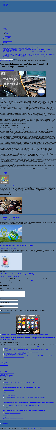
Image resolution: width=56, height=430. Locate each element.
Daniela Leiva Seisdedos (12, 276)
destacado (5, 172)
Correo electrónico (4, 302)
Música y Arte (6, 38)
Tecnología (5, 42)
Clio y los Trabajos (4, 363)
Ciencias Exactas (6, 37)
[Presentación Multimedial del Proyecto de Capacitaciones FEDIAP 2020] (19, 382)
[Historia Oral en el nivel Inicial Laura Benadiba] (13, 357)
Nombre (2, 298)
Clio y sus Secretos (4, 365)
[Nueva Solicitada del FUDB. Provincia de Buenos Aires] (15, 353)
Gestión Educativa (7, 31)
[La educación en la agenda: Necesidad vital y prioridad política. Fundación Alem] (21, 405)
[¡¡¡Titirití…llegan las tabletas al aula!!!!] (11, 413)
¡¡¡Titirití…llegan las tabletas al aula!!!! (13, 418)
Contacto (5, 5)
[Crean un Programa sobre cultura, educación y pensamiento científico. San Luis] (20, 352)
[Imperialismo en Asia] (8, 350)
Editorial (4, 28)
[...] (38, 346)
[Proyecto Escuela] (7, 348)
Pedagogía (5, 39)
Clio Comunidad (10, 70)
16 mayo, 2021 (3, 219)
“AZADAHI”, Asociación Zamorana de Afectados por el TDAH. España (18, 274)
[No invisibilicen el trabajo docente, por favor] (13, 354)
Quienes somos (6, 3)
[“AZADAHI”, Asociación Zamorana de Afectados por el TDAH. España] (11, 269)
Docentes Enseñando (4, 374)
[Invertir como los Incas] (8, 390)
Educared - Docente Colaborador (7, 376)
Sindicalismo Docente (7, 41)
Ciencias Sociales (4, 362)
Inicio (4, 1)
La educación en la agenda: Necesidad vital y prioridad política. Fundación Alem (24, 410)
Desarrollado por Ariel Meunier (35, 428)
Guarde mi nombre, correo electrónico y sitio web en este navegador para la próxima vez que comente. (23, 310)
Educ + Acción (8, 29)
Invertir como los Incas (9, 395)
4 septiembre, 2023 (4, 248)
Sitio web (2, 306)
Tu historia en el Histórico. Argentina (10, 217)
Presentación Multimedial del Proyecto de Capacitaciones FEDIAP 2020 (21, 387)
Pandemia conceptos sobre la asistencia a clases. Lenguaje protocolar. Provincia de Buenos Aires (28, 402)
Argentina (7, 34)
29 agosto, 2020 (3, 70)
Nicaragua (5, 173)
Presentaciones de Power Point (6, 375)
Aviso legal (5, 4)
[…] (36, 223)
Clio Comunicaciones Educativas (7, 373)
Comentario (2, 290)
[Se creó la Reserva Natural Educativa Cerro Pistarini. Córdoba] (11, 241)
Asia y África (8, 36)
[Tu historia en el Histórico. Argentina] (11, 213)
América (7, 33)
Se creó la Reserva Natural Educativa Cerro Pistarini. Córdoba (16, 245)
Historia (4, 32)
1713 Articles (15, 185)
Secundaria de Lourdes (5, 371)
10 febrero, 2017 (3, 276)
